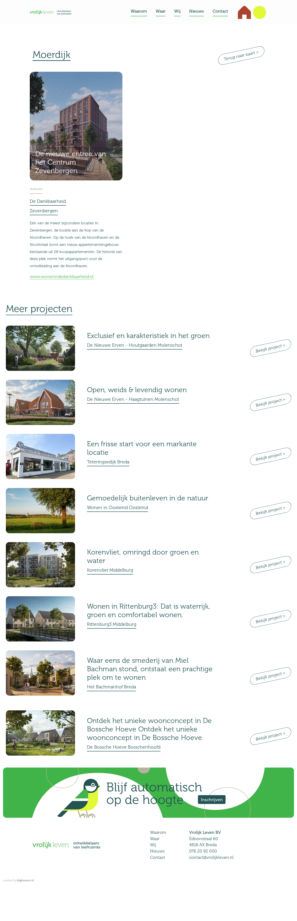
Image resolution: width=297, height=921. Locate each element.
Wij (153, 844)
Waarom (158, 832)
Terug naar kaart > (241, 55)
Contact (157, 857)
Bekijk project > (270, 348)
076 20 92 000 (203, 851)
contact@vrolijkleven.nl (211, 857)
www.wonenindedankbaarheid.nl (61, 276)
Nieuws (157, 851)
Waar (155, 838)
